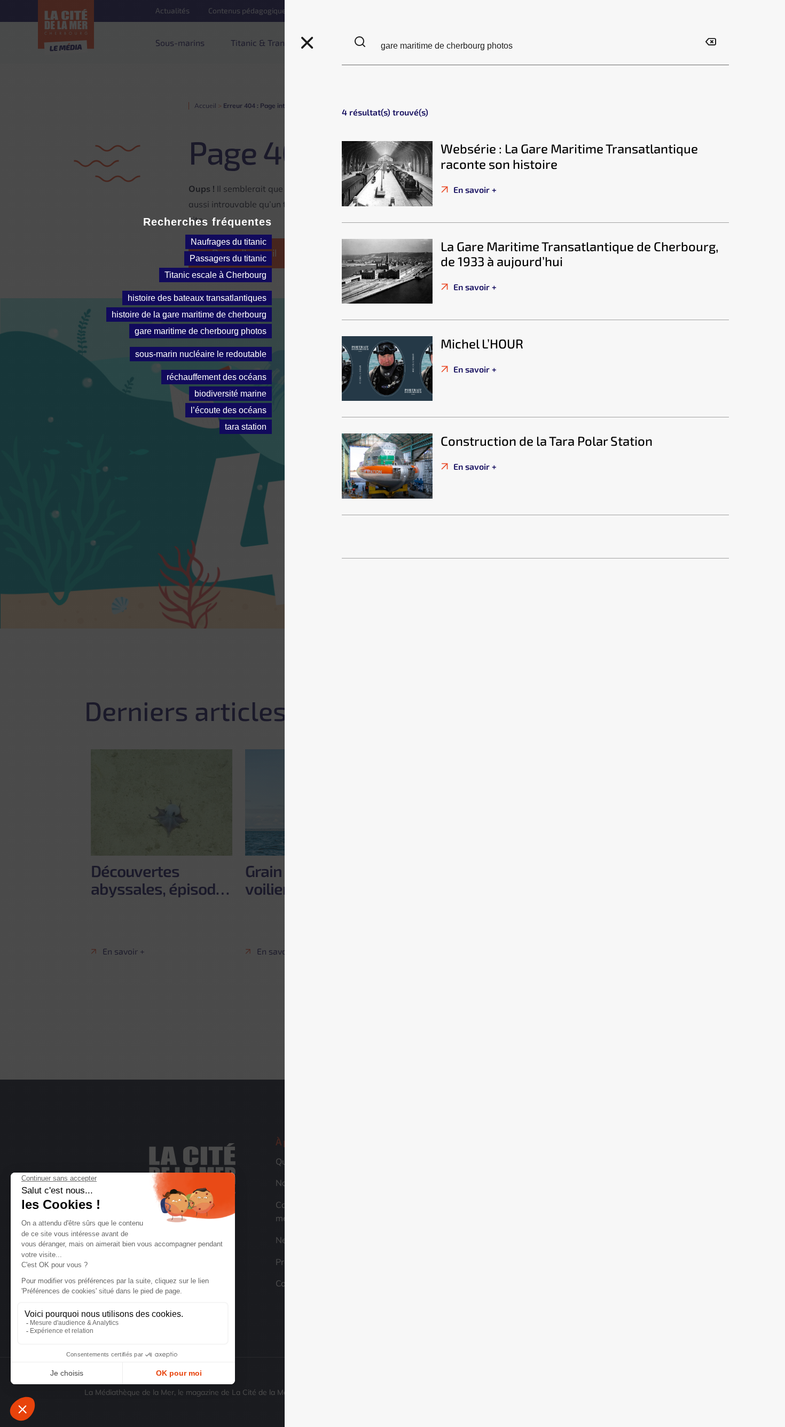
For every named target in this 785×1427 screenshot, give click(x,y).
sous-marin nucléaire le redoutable (200, 354)
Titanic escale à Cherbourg (215, 275)
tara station (245, 426)
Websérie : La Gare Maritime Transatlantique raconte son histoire (569, 156)
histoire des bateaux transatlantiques (197, 298)
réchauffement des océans (216, 377)
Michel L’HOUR (482, 343)
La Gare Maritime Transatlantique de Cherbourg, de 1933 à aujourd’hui (580, 253)
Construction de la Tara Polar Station (547, 440)
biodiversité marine (230, 393)
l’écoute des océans (228, 410)
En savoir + (474, 189)
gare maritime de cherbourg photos (200, 331)
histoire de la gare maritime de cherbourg (189, 314)
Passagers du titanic (228, 258)
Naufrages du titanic (228, 241)
